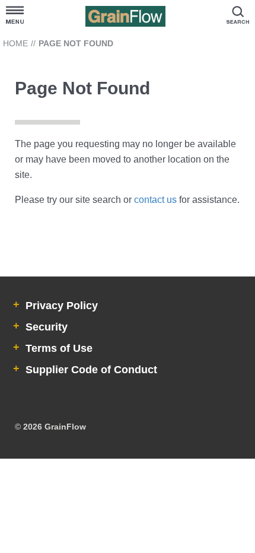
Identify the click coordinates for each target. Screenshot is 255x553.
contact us (155, 200)
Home (15, 43)
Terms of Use (58, 348)
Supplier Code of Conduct (90, 370)
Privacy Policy (60, 306)
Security (45, 327)
